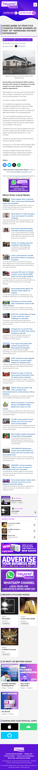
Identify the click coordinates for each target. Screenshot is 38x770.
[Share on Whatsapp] (19, 165)
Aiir (29, 767)
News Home (9, 39)
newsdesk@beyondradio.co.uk (21, 172)
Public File (28, 754)
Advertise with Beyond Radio (19, 758)
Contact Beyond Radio (14, 754)
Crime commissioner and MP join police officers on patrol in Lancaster (23, 258)
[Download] (35, 512)
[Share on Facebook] (5, 165)
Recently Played (8, 519)
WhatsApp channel (19, 176)
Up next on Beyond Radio (17, 661)
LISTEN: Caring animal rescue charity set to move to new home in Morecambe (22, 421)
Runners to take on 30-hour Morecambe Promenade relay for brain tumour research (22, 375)
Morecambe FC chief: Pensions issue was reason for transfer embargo (23, 216)
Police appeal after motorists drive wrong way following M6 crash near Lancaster (18, 201)
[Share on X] (14, 165)
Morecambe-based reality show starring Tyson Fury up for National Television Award (19, 482)
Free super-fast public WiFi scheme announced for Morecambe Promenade (21, 346)
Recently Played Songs (16, 594)
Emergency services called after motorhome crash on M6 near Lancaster (18, 303)
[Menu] (35, 5)
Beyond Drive (16, 501)
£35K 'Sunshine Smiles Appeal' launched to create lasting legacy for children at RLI (22, 360)
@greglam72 (22, 46)
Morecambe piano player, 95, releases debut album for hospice (22, 291)
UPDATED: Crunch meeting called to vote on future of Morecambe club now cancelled (17, 467)
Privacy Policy (9, 756)
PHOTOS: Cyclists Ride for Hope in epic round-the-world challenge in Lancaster (23, 316)
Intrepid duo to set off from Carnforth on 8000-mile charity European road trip (23, 331)
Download (6, 623)
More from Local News (24, 39)
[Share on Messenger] (9, 165)
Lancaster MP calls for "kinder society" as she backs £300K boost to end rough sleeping (22, 274)
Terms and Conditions (25, 756)
